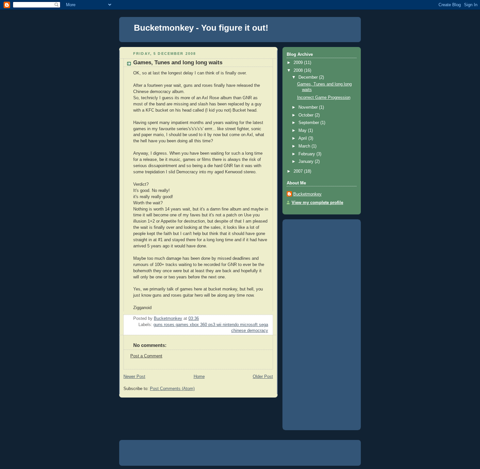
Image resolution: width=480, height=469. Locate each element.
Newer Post (134, 376)
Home (199, 376)
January (306, 161)
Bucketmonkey (307, 194)
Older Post (263, 376)
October (306, 115)
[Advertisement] (313, 322)
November (308, 107)
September (309, 122)
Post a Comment (146, 356)
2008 (299, 70)
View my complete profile (317, 202)
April (303, 138)
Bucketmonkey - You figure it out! (201, 28)
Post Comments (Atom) (172, 388)
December (308, 77)
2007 (299, 171)
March (305, 146)
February (307, 154)
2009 (299, 62)
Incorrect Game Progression (323, 97)
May (303, 130)
